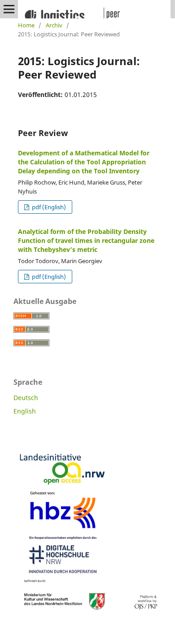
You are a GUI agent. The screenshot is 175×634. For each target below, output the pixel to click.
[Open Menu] (9, 9)
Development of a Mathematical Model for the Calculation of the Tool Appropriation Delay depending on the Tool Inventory (83, 162)
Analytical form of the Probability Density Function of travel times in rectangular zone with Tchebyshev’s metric (86, 240)
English (24, 411)
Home (26, 25)
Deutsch (25, 397)
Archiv (54, 25)
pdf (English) (48, 207)
